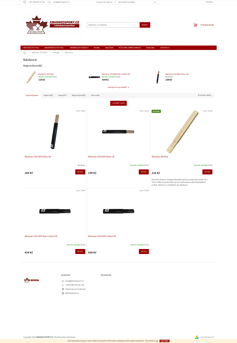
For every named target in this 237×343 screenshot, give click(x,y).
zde (157, 341)
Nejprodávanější (78, 95)
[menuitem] (31, 48)
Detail (80, 172)
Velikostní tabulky (104, 2)
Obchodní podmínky (126, 2)
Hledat (145, 25)
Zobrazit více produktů (117, 87)
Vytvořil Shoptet (207, 337)
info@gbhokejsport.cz (74, 281)
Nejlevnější (48, 95)
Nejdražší (62, 95)
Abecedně (95, 95)
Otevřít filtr (118, 103)
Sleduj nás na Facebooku (75, 289)
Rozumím (164, 341)
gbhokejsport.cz (72, 293)
